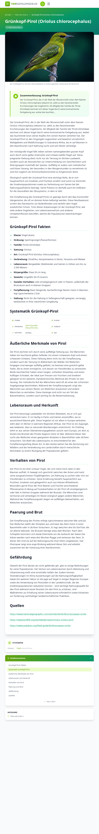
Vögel (19, 648)
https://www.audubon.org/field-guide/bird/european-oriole (40, 625)
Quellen (12, 695)
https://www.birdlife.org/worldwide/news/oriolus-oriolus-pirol (41, 619)
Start (9, 15)
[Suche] (42, 3)
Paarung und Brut (16, 687)
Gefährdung (13, 691)
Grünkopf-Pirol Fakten (17, 665)
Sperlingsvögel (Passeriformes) (31, 326)
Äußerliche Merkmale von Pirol (21, 674)
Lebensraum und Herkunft (19, 678)
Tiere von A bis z (21, 15)
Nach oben (51, 701)
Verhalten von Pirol (16, 682)
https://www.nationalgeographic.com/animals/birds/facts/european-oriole (48, 614)
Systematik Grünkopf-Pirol (19, 669)
